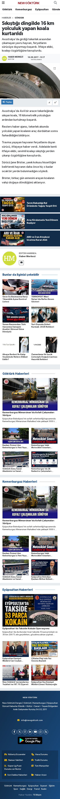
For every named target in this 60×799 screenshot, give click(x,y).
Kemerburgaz (23, 9)
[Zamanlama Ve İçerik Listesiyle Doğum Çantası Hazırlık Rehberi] (44, 344)
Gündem (19, 18)
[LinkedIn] (30, 731)
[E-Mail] (21, 262)
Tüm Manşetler (42, 766)
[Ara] (55, 3)
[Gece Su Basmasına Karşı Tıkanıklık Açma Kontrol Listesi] (15, 287)
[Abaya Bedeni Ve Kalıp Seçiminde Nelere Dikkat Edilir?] (15, 344)
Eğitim (52, 786)
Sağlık (22, 789)
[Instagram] (24, 731)
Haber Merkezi (27, 256)
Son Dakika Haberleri (17, 775)
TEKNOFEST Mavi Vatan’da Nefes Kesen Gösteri (42, 299)
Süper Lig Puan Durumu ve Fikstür (13, 767)
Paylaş (9, 102)
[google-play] (30, 741)
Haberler (6, 18)
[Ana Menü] (3, 3)
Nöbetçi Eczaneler (16, 754)
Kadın (43, 789)
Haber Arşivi (40, 775)
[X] (19, 731)
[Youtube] (35, 731)
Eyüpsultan (41, 9)
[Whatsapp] (40, 731)
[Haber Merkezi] (9, 258)
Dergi (29, 789)
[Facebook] (14, 731)
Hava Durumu (41, 754)
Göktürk (7, 9)
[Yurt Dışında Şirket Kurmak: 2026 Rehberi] (44, 314)
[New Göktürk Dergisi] (29, 2)
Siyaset (43, 786)
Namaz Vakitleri (15, 760)
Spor (16, 789)
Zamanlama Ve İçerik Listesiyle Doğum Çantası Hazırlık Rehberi (44, 356)
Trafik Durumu (41, 760)
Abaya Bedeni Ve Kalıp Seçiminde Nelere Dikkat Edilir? (15, 356)
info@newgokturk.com (32, 720)
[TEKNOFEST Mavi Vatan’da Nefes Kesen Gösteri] (44, 287)
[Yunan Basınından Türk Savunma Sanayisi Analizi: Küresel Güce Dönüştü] (15, 314)
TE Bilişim (37, 795)
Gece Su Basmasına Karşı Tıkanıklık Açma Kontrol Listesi (15, 299)
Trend (37, 789)
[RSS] (45, 731)
